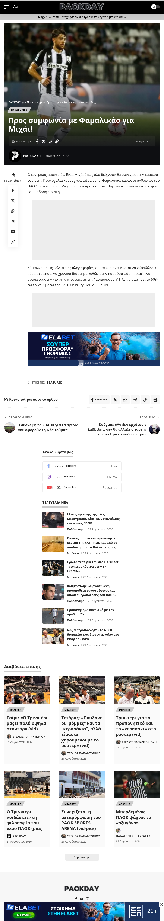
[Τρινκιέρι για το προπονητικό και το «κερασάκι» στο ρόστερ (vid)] (137, 690)
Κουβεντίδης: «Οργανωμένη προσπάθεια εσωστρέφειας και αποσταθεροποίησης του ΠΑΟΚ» (91, 590)
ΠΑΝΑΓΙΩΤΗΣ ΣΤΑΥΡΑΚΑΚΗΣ (135, 836)
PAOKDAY (30, 156)
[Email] (13, 231)
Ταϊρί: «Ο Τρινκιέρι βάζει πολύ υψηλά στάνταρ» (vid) (27, 723)
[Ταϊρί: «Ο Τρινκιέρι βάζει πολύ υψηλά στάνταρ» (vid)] (27, 690)
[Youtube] (82, 487)
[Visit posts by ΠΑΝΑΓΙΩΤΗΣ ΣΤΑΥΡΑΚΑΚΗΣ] (118, 830)
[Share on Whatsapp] (50, 141)
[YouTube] (82, 899)
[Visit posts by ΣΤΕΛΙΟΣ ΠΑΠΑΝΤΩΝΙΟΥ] (9, 736)
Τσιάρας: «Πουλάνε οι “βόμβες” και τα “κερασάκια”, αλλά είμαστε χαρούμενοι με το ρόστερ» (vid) (81, 731)
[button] (8, 7)
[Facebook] (82, 466)
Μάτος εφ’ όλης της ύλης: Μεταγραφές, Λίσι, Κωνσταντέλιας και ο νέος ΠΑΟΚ (93, 518)
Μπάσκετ (73, 553)
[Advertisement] (93, 230)
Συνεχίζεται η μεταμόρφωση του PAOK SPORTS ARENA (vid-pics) (81, 820)
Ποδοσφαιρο (19, 110)
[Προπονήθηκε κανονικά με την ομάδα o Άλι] (53, 616)
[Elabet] (94, 349)
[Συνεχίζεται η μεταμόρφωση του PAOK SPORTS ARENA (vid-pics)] (82, 784)
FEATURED (54, 382)
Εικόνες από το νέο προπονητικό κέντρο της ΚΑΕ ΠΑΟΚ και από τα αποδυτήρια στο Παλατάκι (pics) (92, 542)
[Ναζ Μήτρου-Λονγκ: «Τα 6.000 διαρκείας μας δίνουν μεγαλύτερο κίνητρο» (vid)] (53, 636)
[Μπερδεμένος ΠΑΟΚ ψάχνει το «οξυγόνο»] (137, 784)
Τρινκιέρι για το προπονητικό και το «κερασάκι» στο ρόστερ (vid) (136, 726)
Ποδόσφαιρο (75, 529)
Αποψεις (124, 803)
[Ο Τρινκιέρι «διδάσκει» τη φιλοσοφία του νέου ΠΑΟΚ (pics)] (27, 784)
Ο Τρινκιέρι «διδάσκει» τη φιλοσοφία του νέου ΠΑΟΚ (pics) (25, 820)
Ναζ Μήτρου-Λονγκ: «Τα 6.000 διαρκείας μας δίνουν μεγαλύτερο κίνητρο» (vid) (93, 634)
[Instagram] (82, 477)
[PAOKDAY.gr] (82, 7)
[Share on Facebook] (37, 141)
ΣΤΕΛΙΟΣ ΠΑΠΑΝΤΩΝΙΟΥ (29, 736)
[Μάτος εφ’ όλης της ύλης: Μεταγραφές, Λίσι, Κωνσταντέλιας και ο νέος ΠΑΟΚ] (53, 520)
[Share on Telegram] (13, 221)
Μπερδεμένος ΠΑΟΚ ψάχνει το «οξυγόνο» (133, 817)
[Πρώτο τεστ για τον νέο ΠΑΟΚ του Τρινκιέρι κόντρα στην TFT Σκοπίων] (53, 568)
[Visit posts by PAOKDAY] (15, 155)
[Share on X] (44, 141)
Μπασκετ (15, 709)
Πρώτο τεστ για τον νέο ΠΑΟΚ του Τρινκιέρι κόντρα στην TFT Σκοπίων (93, 566)
